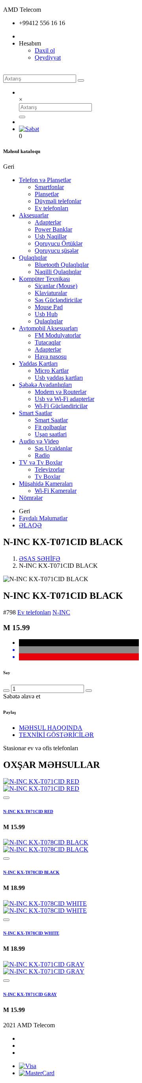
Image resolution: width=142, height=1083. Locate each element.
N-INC (61, 612)
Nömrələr (31, 497)
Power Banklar (53, 229)
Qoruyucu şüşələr (56, 250)
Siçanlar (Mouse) (56, 286)
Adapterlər (48, 222)
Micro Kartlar (52, 370)
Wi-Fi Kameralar (56, 490)
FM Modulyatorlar (58, 335)
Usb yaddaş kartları (59, 377)
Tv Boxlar (47, 476)
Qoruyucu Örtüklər (58, 243)
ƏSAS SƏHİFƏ (39, 558)
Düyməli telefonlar (58, 201)
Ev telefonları (51, 208)
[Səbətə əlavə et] (6, 798)
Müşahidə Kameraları (46, 483)
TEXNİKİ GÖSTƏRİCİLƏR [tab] (56, 734)
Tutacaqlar (48, 342)
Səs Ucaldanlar (53, 448)
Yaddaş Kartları (38, 363)
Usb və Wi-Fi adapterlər (64, 399)
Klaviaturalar (51, 293)
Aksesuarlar (34, 215)
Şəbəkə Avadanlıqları (45, 384)
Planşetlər (47, 194)
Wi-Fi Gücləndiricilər (61, 406)
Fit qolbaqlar (50, 427)
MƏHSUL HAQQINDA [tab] (50, 727)
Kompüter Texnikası (44, 278)
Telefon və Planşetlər (45, 180)
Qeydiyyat (48, 57)
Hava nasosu (51, 356)
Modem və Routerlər (60, 391)
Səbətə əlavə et (21, 696)
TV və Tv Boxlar (40, 462)
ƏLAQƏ (30, 525)
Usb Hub (46, 314)
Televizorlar (49, 469)
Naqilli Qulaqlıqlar (58, 271)
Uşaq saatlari (51, 434)
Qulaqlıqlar (33, 257)
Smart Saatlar (35, 413)
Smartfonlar (49, 187)
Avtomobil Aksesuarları (48, 328)
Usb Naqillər (51, 236)
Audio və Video (39, 441)
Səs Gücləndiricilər (58, 300)
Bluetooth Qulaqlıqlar (62, 264)
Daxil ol (45, 50)
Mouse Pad (49, 307)
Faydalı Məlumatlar (43, 518)
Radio (42, 455)
